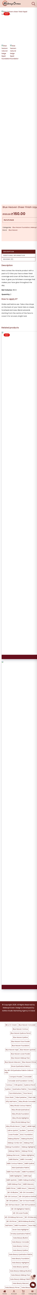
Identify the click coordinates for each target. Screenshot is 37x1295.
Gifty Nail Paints (11, 1104)
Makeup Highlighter (28, 1150)
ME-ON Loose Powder (20, 1216)
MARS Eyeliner (29, 1166)
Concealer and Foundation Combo (20, 1084)
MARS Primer (11, 1191)
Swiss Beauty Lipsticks (20, 1270)
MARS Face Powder (13, 1174)
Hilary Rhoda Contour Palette (20, 1108)
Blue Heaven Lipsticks (27, 1052)
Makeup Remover (13, 1158)
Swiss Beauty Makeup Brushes (20, 1274)
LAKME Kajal (31, 1129)
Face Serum (27, 1096)
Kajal (23, 1129)
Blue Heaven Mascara (12, 1065)
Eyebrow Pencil (29, 1088)
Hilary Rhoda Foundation (20, 1117)
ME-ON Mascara (30, 1220)
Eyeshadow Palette (19, 1092)
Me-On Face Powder (27, 1203)
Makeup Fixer (28, 1146)
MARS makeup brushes (26, 1183)
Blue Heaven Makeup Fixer (20, 1061)
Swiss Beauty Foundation (20, 1261)
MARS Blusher (13, 1162)
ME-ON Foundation (28, 1208)
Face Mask (32, 1092)
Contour (9, 1088)
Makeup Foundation (13, 1150)
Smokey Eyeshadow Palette (20, 1236)
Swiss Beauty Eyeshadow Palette (20, 1257)
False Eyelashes (21, 1100)
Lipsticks (31, 1133)
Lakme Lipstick (13, 1133)
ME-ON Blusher (13, 1195)
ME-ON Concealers (27, 1195)
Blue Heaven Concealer (27, 1028)
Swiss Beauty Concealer (20, 1245)
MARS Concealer (26, 1162)
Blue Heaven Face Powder (20, 1044)
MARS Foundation (28, 1174)
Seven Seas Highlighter (20, 1232)
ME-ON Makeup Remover (14, 1220)
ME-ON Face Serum (13, 1208)
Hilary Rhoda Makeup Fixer (20, 1125)
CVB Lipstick (18, 1088)
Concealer (28, 1079)
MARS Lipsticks (11, 1183)
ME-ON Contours (11, 1199)
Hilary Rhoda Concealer (27, 1104)
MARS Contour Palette (15, 1166)
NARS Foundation (21, 1228)
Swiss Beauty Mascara (20, 1286)
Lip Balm (23, 1133)
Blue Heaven (13, 230)
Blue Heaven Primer (29, 1065)
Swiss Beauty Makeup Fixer (20, 1278)
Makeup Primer (27, 1154)
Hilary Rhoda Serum (13, 1129)
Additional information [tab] (14, 255)
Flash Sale (31, 1100)
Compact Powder (16, 1079)
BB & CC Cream (11, 1028)
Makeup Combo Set (15, 1146)
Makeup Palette (14, 1154)
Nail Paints (9, 1228)
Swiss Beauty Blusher (20, 1241)
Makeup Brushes (27, 1141)
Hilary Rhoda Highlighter (20, 1121)
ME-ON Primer (12, 1224)
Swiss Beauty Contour (20, 1249)
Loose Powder (13, 1137)
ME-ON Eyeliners (12, 1203)
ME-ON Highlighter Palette (20, 1212)
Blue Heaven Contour (20, 1032)
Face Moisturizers (15, 1096)
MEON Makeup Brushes (26, 1224)
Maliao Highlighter (27, 1158)
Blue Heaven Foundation (21, 227)
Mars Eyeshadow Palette (20, 1170)
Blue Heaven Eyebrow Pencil (21, 1036)
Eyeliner (8, 1092)
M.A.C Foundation (26, 1137)
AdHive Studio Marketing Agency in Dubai (18, 1013)
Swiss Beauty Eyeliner (20, 1253)
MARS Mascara (28, 1187)
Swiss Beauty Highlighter (20, 1265)
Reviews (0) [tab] (8, 259)
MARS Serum (21, 1191)
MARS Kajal (27, 1179)
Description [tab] (8, 252)
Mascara (31, 1191)
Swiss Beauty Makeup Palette (20, 1282)
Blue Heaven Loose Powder (20, 1057)
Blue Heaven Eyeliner (20, 1040)
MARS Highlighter (16, 1179)
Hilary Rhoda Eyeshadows (20, 1113)
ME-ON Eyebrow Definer (27, 1199)
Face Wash (10, 1100)
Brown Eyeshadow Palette (20, 1069)
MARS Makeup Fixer (14, 1187)
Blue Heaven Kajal (12, 1052)
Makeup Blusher (13, 1141)
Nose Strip (32, 1228)
